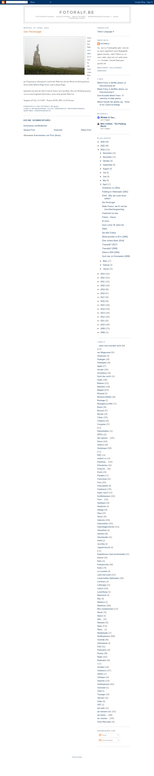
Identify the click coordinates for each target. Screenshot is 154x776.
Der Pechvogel (108, 202)
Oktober (106, 161)
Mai (105, 180)
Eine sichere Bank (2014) (113, 240)
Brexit (99, 407)
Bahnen (100, 383)
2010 (102, 325)
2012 (102, 317)
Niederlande (102, 633)
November (107, 157)
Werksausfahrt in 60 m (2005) (115, 237)
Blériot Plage (39, 85)
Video (99, 701)
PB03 (104, 229)
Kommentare (107, 740)
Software (101, 677)
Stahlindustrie (103, 684)
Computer (101, 424)
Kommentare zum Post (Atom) (47, 135)
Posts (104, 735)
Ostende (101, 640)
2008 (102, 332)
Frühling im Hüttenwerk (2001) (115, 192)
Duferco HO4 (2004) (110, 252)
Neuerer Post (29, 130)
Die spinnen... (103, 438)
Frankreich (60, 108)
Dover (99, 441)
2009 (102, 328)
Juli (104, 173)
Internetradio (102, 537)
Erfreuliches (102, 465)
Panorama (101, 650)
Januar (106, 269)
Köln (99, 561)
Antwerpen (101, 363)
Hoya (99, 513)
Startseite (58, 130)
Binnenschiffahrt (104, 397)
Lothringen (101, 585)
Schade (100, 667)
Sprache (101, 681)
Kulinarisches (103, 564)
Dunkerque (102, 448)
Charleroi (101, 421)
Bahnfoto (101, 387)
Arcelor (100, 369)
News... (100, 629)
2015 (102, 305)
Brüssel (100, 410)
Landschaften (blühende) (108, 578)
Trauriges (101, 694)
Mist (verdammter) (105, 609)
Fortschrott (102, 479)
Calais (50, 108)
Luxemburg (102, 592)
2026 (102, 142)
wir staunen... (103, 718)
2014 (102, 309)
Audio (99, 380)
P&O (99, 647)
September (108, 165)
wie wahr (101, 708)
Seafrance (101, 670)
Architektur (102, 373)
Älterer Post (86, 130)
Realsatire (101, 660)
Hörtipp (100, 510)
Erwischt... (102, 469)
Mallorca (101, 602)
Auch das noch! (104, 376)
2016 (102, 301)
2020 (102, 285)
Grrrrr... (100, 499)
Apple (99, 366)
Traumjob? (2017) (109, 244)
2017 (102, 297)
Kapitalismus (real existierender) (111, 554)
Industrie (101, 520)
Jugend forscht (103, 547)
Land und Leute (104, 575)
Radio (99, 657)
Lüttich (100, 588)
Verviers (100, 698)
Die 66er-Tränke (109, 233)
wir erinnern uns (104, 711)
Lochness (101, 581)
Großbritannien (76, 108)
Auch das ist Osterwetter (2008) (116, 256)
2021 (102, 282)
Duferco (100, 445)
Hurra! (100, 516)
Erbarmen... (102, 462)
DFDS (100, 434)
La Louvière (102, 571)
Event (99, 472)
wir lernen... (102, 715)
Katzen (100, 558)
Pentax (100, 653)
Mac (99, 599)
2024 (102, 150)
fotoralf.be (77, 12)
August (106, 169)
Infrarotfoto (102, 530)
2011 (102, 321)
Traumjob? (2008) (109, 248)
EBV (99, 455)
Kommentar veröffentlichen (35, 126)
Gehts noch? (102, 493)
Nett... (100, 619)
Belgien (100, 390)
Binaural (100, 393)
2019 (102, 289)
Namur (100, 616)
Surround (101, 688)
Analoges (101, 359)
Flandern (101, 475)
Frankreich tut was (110, 213)
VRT (99, 705)
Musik (100, 612)
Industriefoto (102, 523)
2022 (102, 278)
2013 (102, 313)
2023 (102, 274)
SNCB (100, 674)
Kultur (99, 568)
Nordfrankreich (43, 111)
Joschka (101, 544)
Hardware (101, 503)
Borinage (101, 400)
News (99, 626)
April (105, 184)
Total (99, 691)
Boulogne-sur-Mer (105, 404)
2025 (102, 146)
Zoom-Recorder (104, 722)
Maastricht (101, 595)
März (105, 261)
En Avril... (106, 221)
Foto (99, 482)
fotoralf (105, 43)
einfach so (101, 458)
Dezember (107, 153)
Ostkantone (102, 643)
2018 (102, 293)
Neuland (100, 622)
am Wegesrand (39, 108)
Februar (106, 265)
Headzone (101, 506)
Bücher (100, 414)
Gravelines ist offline (111, 188)
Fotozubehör (102, 486)
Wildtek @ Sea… (108, 117)
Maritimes (28, 111)
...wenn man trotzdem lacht (109, 346)
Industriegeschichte (105, 527)
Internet (100, 534)
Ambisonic (101, 356)
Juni (105, 176)
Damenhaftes (103, 431)
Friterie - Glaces (109, 217)
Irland (99, 540)
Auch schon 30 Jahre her (113, 225)
